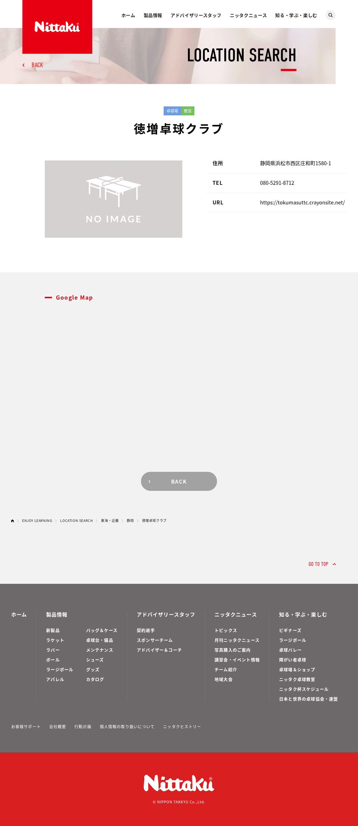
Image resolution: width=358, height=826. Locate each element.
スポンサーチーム (155, 640)
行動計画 (82, 726)
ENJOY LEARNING (37, 520)
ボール (53, 659)
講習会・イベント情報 (237, 659)
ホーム (128, 15)
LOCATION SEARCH (76, 520)
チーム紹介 (226, 669)
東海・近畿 (110, 520)
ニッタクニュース (248, 15)
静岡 (130, 520)
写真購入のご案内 (233, 650)
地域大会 (224, 679)
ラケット (55, 640)
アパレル (55, 679)
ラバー (53, 650)
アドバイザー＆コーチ (159, 650)
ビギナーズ (290, 630)
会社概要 (57, 726)
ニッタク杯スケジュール (304, 689)
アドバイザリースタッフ (196, 15)
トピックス (226, 630)
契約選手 (146, 630)
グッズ (93, 669)
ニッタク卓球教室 (297, 679)
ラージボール (59, 669)
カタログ (95, 679)
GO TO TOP (318, 564)
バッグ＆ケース (101, 630)
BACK (37, 65)
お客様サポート (26, 726)
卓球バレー (290, 650)
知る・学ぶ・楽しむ (296, 15)
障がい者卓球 (292, 659)
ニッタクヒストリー (182, 726)
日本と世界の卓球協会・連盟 (308, 699)
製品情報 (153, 15)
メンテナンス (99, 650)
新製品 (53, 630)
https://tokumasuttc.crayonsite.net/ (302, 202)
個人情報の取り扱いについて (127, 726)
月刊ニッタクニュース (237, 640)
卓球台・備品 (99, 640)
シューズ (95, 659)
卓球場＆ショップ (297, 669)
